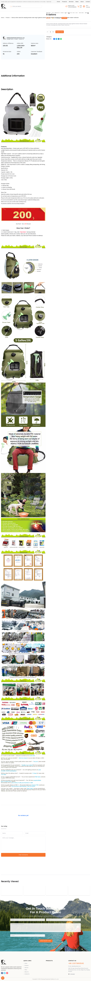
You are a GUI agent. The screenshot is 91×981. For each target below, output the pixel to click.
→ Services (26, 967)
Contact (88, 1)
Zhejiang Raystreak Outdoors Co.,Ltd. (16, 37)
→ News (25, 969)
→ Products (26, 965)
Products (64, 1)
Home (58, 1)
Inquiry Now (59, 31)
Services (71, 1)
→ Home (25, 963)
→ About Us (26, 971)
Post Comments (23, 854)
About (82, 1)
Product (8, 17)
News (77, 1)
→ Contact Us (26, 973)
